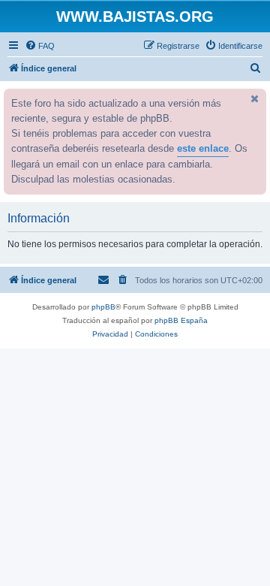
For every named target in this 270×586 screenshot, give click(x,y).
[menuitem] (40, 46)
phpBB (104, 307)
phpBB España (181, 320)
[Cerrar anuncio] (253, 98)
